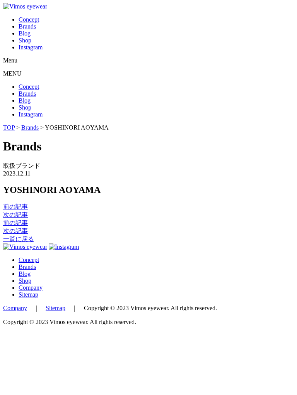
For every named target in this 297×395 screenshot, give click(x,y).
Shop (25, 40)
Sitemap (28, 294)
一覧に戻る (18, 239)
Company (31, 287)
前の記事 (15, 206)
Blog (25, 33)
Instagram (31, 47)
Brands (27, 26)
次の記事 (15, 214)
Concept (29, 19)
